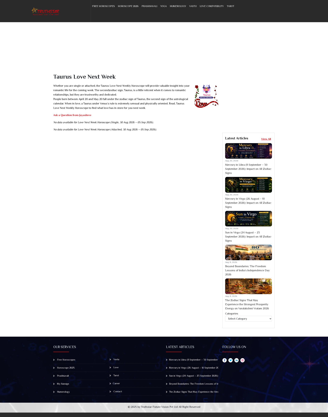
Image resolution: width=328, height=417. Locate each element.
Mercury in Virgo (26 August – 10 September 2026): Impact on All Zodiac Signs (248, 202)
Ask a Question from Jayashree (72, 115)
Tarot (230, 6)
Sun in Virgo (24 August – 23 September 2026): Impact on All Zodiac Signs (248, 236)
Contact (117, 391)
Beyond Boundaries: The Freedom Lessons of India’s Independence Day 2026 (247, 270)
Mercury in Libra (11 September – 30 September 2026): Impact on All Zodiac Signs (248, 169)
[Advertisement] (155, 49)
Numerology (178, 6)
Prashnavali (149, 6)
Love (116, 367)
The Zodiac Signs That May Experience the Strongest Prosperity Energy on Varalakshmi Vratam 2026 (247, 304)
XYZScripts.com (181, 415)
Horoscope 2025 (65, 367)
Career (116, 383)
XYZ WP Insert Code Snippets (152, 415)
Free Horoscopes (103, 6)
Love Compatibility (212, 6)
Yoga (163, 6)
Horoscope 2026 (128, 6)
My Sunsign (62, 383)
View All (266, 138)
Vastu (193, 6)
